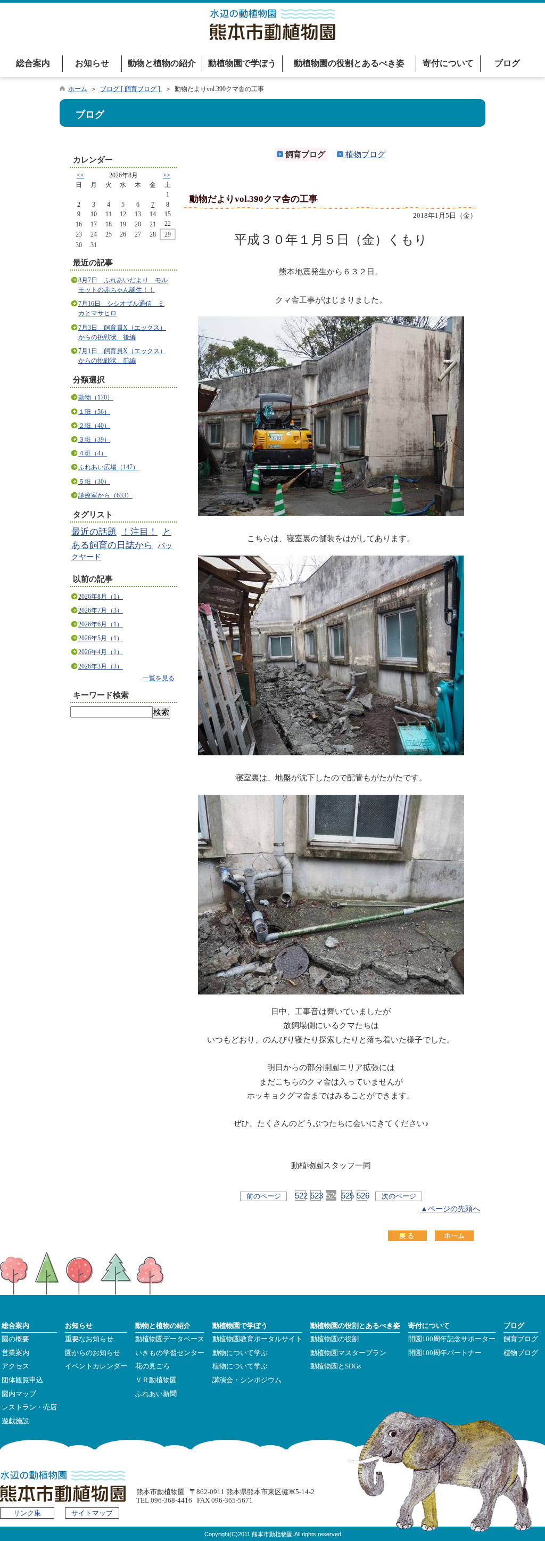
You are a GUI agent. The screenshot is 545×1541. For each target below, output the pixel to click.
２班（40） (94, 425)
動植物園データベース (169, 1339)
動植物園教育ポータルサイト (257, 1339)
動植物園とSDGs (335, 1366)
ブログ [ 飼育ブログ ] (131, 89)
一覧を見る (159, 678)
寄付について (448, 63)
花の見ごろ (152, 1366)
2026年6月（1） (100, 624)
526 (362, 1195)
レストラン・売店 (29, 1407)
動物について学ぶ (240, 1353)
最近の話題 (94, 532)
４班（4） (92, 453)
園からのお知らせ (92, 1353)
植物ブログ (364, 154)
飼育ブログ (520, 1339)
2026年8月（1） (100, 596)
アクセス (15, 1366)
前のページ (263, 1196)
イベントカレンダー (96, 1366)
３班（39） (94, 439)
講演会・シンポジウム (247, 1380)
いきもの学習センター (169, 1353)
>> (166, 175)
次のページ (399, 1196)
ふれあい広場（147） (108, 467)
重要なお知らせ (89, 1339)
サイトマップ (92, 1513)
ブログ (507, 63)
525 (346, 1195)
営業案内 (15, 1353)
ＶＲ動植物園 (156, 1380)
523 (315, 1195)
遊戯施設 (15, 1421)
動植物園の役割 (334, 1339)
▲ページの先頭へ (450, 1209)
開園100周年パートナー (445, 1353)
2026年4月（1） (100, 652)
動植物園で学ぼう (242, 63)
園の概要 (15, 1339)
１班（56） (94, 411)
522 (300, 1195)
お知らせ (92, 63)
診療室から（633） (105, 495)
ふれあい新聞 (156, 1394)
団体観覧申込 (22, 1380)
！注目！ (139, 532)
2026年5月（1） (100, 638)
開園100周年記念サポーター (452, 1339)
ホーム (77, 89)
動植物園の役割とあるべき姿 (349, 63)
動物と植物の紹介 (162, 63)
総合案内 (33, 63)
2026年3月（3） (100, 666)
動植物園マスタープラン (348, 1353)
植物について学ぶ (240, 1366)
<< (80, 175)
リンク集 (27, 1513)
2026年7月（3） (100, 610)
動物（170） (95, 397)
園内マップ (19, 1394)
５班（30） (94, 481)
